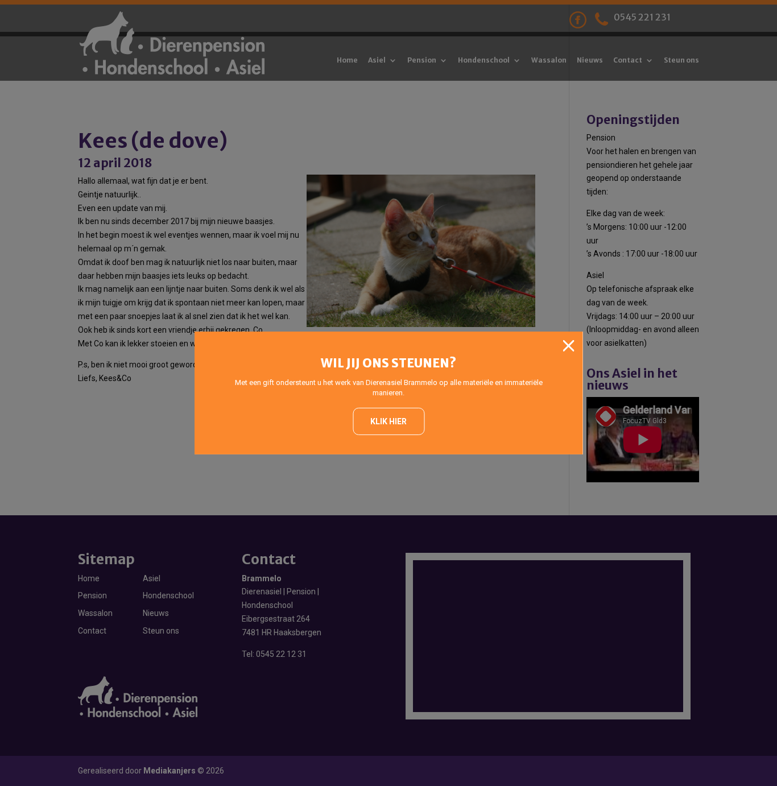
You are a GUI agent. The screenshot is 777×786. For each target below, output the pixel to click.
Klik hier (388, 421)
